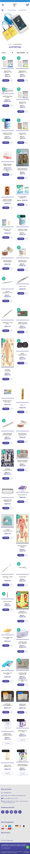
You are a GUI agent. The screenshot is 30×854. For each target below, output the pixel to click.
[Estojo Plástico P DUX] (11, 681)
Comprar (5, 105)
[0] (27, 5)
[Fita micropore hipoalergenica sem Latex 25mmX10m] (11, 268)
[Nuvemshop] (5, 848)
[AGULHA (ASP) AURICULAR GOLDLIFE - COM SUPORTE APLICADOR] (26, 685)
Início (10, 44)
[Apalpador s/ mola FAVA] (11, 330)
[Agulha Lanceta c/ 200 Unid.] (11, 409)
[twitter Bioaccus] (20, 812)
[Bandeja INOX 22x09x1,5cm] (11, 508)
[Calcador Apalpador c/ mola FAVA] (11, 301)
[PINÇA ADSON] (11, 609)
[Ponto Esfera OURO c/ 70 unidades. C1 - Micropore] (26, 142)
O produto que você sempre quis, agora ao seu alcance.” (15, 1)
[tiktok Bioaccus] (15, 812)
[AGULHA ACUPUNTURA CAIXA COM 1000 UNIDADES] (11, 478)
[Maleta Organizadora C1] (26, 363)
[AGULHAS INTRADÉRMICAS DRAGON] (11, 712)
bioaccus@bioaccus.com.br (10, 798)
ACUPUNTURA (11, 10)
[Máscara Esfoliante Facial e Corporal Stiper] (26, 470)
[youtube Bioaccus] (11, 812)
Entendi (26, 852)
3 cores (22, 490)
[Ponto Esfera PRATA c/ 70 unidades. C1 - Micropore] (26, 111)
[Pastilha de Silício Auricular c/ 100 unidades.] (26, 239)
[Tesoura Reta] (26, 585)
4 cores (7, 633)
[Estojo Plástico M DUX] (11, 645)
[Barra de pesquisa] (3, 5)
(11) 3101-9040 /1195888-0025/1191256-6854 (14, 795)
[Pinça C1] (26, 412)
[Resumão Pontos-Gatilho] (26, 555)
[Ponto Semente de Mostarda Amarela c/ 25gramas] (26, 178)
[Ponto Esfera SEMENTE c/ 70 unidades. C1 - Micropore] (26, 80)
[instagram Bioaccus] (2, 812)
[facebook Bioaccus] (7, 812)
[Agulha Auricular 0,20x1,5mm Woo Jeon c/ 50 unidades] (26, 332)
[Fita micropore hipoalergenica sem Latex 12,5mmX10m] (26, 441)
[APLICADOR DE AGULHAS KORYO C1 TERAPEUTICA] (11, 443)
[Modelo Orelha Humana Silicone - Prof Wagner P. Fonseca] (11, 208)
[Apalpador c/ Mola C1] (11, 585)
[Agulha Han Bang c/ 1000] (11, 105)
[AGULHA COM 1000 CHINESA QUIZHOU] (26, 651)
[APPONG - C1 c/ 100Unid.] (11, 237)
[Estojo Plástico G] (26, 501)
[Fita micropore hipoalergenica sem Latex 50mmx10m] (26, 270)
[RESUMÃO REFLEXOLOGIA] (26, 621)
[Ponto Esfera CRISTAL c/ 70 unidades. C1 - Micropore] (11, 80)
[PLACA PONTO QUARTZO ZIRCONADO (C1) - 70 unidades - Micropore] (26, 204)
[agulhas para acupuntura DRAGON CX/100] (26, 712)
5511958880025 (7, 792)
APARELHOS (23, 10)
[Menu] (2, 10)
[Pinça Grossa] (26, 293)
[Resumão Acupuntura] (11, 379)
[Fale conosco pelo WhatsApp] (27, 847)
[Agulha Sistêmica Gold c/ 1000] (11, 174)
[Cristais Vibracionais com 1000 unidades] (11, 538)
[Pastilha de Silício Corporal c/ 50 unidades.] (11, 142)
